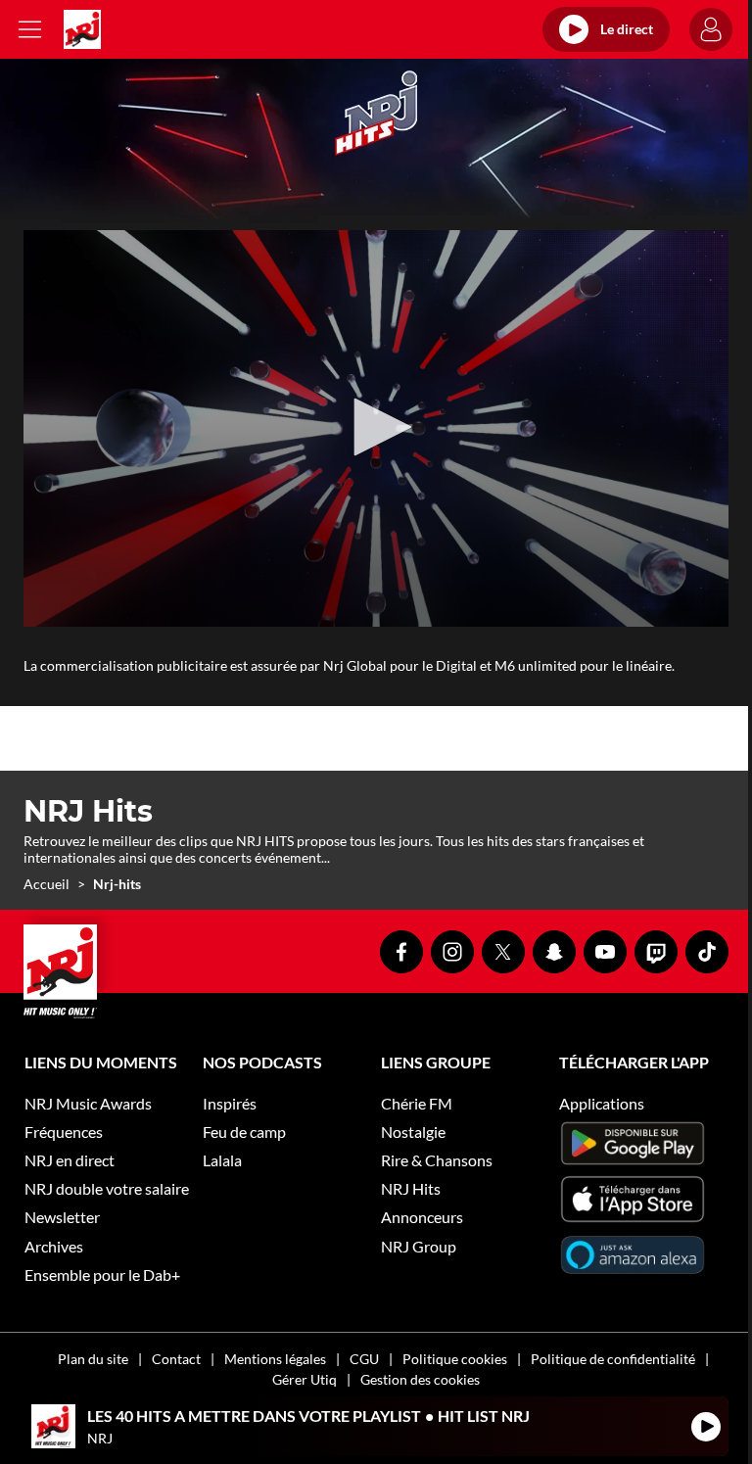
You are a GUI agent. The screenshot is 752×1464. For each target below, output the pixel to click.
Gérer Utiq (304, 1379)
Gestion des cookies (420, 1379)
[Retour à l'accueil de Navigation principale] (82, 29)
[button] (376, 427)
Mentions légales (275, 1358)
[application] (376, 428)
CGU (364, 1358)
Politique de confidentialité (613, 1358)
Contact (176, 1358)
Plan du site (93, 1358)
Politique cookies (454, 1358)
